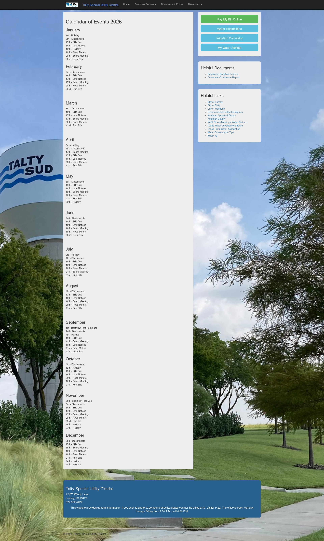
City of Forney (215, 102)
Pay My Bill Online (229, 19)
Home (126, 4)
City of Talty (214, 105)
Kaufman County (216, 118)
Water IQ (212, 135)
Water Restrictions (229, 28)
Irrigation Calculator (229, 38)
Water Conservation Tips (221, 132)
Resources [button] (194, 4)
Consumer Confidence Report (223, 77)
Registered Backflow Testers (223, 74)
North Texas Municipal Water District (227, 122)
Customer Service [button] (144, 4)
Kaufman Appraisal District (222, 115)
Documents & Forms (172, 4)
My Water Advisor (229, 47)
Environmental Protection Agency (225, 112)
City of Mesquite (216, 108)
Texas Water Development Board (225, 125)
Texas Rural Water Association (224, 129)
